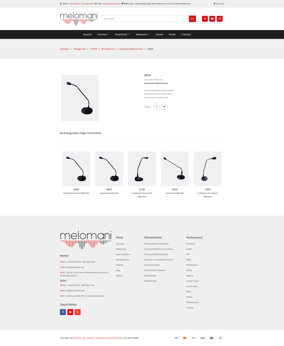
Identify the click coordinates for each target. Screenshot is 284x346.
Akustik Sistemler (152, 265)
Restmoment (192, 265)
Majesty (189, 275)
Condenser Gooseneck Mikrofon (142, 195)
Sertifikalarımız (122, 259)
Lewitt (189, 249)
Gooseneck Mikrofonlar (131, 48)
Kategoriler (80, 48)
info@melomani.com (111, 3)
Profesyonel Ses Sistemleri (156, 243)
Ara (192, 18)
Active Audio (191, 286)
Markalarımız (142, 34)
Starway (190, 307)
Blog (118, 270)
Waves (189, 297)
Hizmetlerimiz (121, 34)
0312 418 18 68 (87, 3)
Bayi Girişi (220, 3)
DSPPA (93, 48)
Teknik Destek (150, 281)
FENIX (188, 291)
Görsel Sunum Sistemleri (155, 270)
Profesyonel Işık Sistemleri (156, 254)
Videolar (159, 34)
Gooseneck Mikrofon (109, 193)
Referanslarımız (123, 254)
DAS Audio (190, 243)
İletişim (172, 34)
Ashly (188, 259)
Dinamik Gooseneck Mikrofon (76, 193)
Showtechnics (192, 302)
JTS (187, 254)
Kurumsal (102, 34)
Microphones (108, 48)
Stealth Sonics (192, 281)
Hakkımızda (121, 249)
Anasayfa (87, 34)
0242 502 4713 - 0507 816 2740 (81, 285)
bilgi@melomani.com (75, 290)
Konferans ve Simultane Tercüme (158, 259)
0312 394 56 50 (75, 3)
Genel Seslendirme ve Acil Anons (158, 249)
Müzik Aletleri (150, 275)
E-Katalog (186, 34)
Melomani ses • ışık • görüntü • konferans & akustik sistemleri (96, 338)
